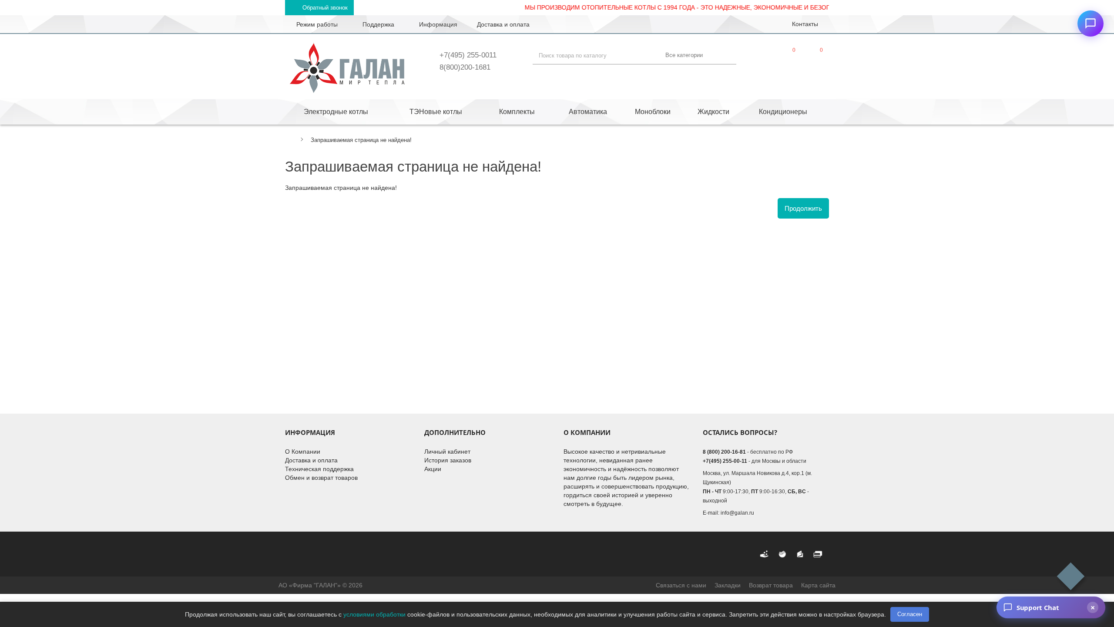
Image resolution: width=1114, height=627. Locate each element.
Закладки (728, 585)
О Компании (302, 451)
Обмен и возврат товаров (321, 477)
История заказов (447, 460)
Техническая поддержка (319, 468)
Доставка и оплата (311, 460)
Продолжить (803, 208)
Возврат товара (771, 585)
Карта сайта (818, 585)
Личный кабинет (447, 451)
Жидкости (713, 111)
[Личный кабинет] (761, 57)
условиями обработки (374, 614)
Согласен (909, 614)
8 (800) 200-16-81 (724, 452)
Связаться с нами (681, 585)
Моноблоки (653, 111)
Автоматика (588, 111)
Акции (432, 468)
